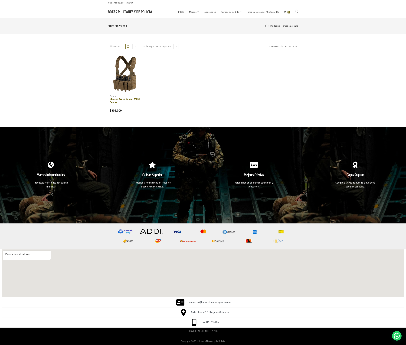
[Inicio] (266, 26)
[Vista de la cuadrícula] (128, 46)
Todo (295, 46)
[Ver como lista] (135, 46)
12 (286, 46)
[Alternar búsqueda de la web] (297, 12)
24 (290, 46)
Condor (114, 96)
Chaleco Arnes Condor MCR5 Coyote (125, 101)
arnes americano (290, 26)
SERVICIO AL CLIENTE (198, 331)
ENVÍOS (214, 331)
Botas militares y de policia (130, 12)
